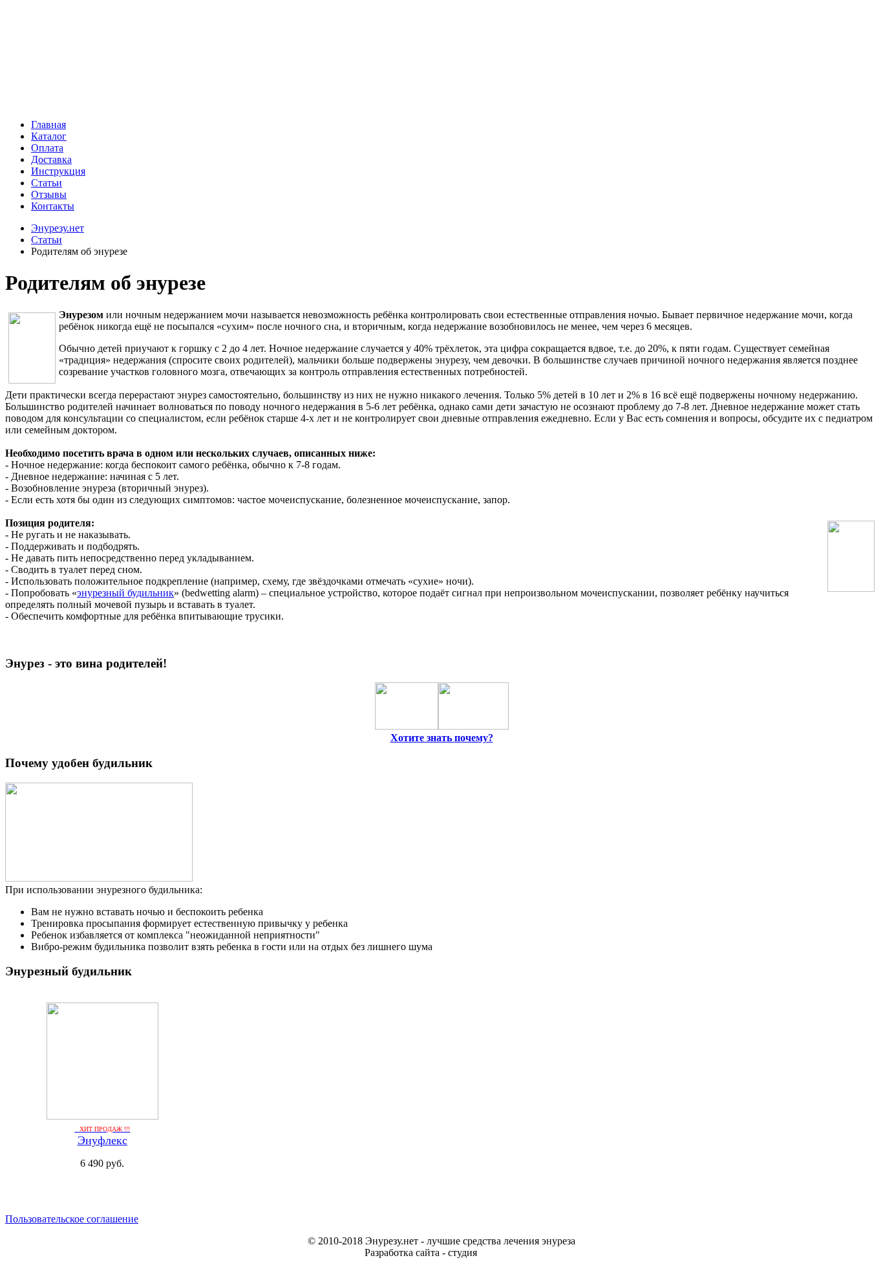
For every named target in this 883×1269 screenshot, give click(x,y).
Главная (48, 124)
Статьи (46, 182)
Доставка (51, 159)
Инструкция (58, 171)
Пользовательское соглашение (71, 1218)
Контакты (52, 206)
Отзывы (49, 194)
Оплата (47, 147)
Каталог (49, 136)
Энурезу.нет (57, 227)
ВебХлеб (499, 1252)
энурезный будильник (125, 592)
